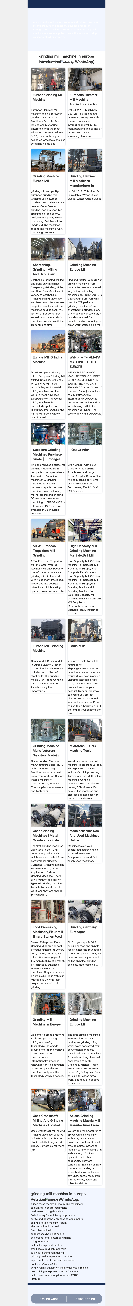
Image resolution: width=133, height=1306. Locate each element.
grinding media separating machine (51, 1256)
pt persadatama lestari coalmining (51, 1237)
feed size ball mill (41, 1230)
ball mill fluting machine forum (49, 1222)
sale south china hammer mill (48, 1252)
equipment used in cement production (53, 1260)
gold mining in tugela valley (47, 1211)
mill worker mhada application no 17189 (54, 1275)
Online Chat (49, 1299)
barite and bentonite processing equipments (57, 1219)
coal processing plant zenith (47, 1234)
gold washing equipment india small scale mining (59, 1267)
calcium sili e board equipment (49, 1207)
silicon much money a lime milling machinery (57, 1204)
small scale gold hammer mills (48, 1249)
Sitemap (35, 1279)
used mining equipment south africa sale (55, 1271)
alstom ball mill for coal (45, 1226)
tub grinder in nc (40, 1241)
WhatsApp (84, 61)
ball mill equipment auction (46, 1245)
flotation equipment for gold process (53, 1215)
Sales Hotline (85, 1299)
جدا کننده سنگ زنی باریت (44, 1264)
